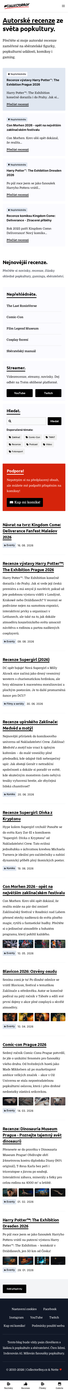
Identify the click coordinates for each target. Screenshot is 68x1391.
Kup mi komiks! (14, 1325)
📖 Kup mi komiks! (24, 502)
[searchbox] (26, 421)
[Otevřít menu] (63, 6)
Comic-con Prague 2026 (24, 1044)
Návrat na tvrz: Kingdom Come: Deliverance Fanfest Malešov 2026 (32, 531)
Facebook (49, 1309)
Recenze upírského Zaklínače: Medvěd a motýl (30, 725)
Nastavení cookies (24, 1309)
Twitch (48, 393)
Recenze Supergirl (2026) (26, 659)
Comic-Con (15, 317)
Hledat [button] (54, 421)
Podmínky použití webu (48, 1325)
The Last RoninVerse (22, 306)
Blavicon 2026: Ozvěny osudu (30, 971)
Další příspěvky (14, 1289)
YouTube (19, 393)
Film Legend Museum (23, 328)
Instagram (16, 1317)
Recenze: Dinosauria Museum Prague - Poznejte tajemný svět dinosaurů (32, 1135)
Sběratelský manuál (21, 351)
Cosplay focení (17, 339)
